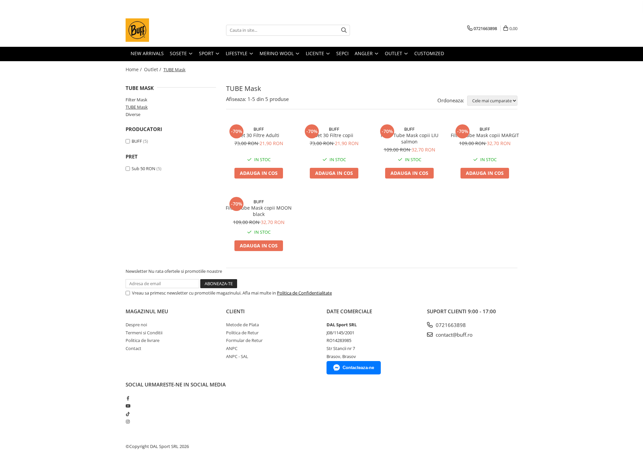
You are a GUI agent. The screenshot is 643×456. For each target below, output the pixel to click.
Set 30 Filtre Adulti (258, 135)
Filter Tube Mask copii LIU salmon (409, 138)
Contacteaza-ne (358, 367)
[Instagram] (128, 422)
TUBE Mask (137, 107)
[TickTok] (128, 414)
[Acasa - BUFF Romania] (159, 30)
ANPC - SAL (237, 356)
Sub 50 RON (143, 168)
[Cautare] (344, 30)
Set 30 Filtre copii (334, 135)
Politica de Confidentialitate (304, 293)
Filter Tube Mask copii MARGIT (485, 135)
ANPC (231, 348)
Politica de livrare (142, 340)
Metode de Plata (242, 325)
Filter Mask (136, 100)
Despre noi (136, 325)
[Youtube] (128, 406)
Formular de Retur (244, 340)
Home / (134, 69)
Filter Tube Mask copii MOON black (259, 211)
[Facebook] (128, 398)
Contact (133, 348)
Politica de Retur (242, 333)
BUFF (137, 141)
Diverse (133, 114)
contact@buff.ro (453, 334)
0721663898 (450, 325)
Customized (429, 53)
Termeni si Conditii (144, 333)
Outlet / (153, 69)
